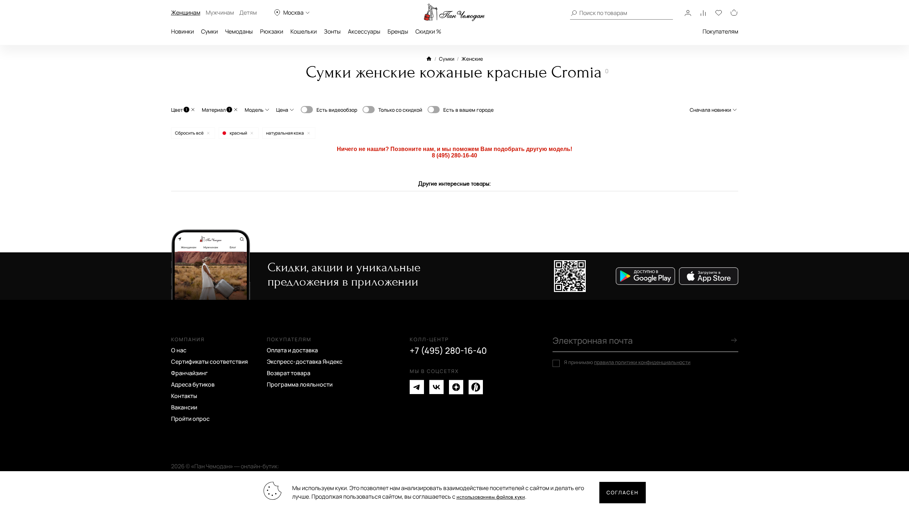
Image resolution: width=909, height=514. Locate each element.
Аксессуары (364, 31)
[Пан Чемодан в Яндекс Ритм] (476, 387)
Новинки (182, 31)
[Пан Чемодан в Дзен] (456, 387)
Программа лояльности (300, 384)
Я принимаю (627, 362)
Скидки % (428, 31)
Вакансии (184, 407)
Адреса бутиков (193, 384)
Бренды (398, 31)
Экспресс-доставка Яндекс (305, 362)
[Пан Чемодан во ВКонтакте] (436, 387)
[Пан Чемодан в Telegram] (417, 387)
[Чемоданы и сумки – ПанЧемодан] (454, 12)
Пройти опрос (190, 419)
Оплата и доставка (292, 350)
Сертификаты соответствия (209, 362)
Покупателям (720, 31)
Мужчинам (220, 12)
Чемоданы (239, 31)
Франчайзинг (189, 373)
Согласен (622, 492)
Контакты (184, 396)
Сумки (209, 31)
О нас (178, 350)
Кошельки (303, 31)
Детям (248, 12)
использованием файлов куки (490, 497)
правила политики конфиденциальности (642, 362)
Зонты (332, 31)
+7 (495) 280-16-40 (448, 350)
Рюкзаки (271, 31)
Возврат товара (288, 373)
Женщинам (185, 12)
